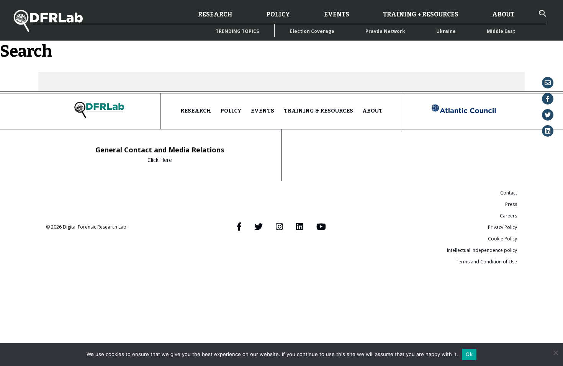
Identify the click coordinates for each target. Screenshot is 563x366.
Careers (508, 215)
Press (511, 204)
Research (215, 14)
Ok (469, 354)
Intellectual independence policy (482, 250)
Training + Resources (420, 14)
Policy (278, 14)
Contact (508, 193)
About (503, 14)
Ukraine (446, 31)
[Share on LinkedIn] (547, 131)
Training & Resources (318, 111)
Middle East (501, 31)
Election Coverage (312, 31)
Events (336, 14)
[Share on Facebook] (547, 99)
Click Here (159, 159)
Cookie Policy (502, 238)
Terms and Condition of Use (486, 261)
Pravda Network (385, 31)
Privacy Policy (502, 227)
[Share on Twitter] (547, 115)
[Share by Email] (547, 82)
